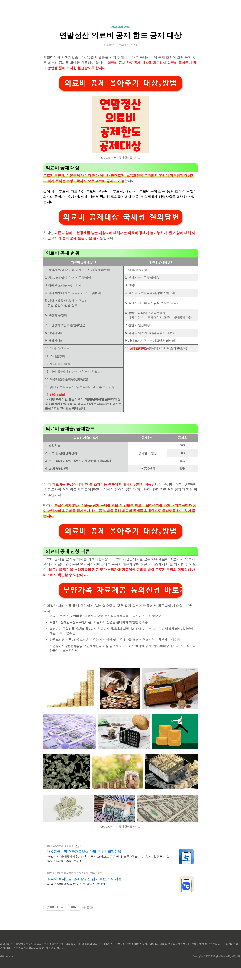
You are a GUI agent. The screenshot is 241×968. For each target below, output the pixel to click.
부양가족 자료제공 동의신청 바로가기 (122, 590)
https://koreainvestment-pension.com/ (71, 873)
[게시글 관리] (62, 907)
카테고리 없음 (120, 27)
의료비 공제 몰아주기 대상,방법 (120, 83)
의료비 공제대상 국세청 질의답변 (121, 217)
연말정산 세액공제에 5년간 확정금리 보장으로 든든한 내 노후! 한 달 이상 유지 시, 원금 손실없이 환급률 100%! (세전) (108, 858)
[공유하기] (57, 907)
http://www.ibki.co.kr (60, 845)
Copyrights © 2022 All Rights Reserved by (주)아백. (217, 956)
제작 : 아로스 (6, 956)
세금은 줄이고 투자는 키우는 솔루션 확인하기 (77, 884)
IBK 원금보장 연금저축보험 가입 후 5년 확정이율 (84, 851)
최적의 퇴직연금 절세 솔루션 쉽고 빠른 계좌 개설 (84, 878)
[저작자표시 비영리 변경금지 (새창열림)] (88, 907)
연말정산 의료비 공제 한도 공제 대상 (120, 35)
